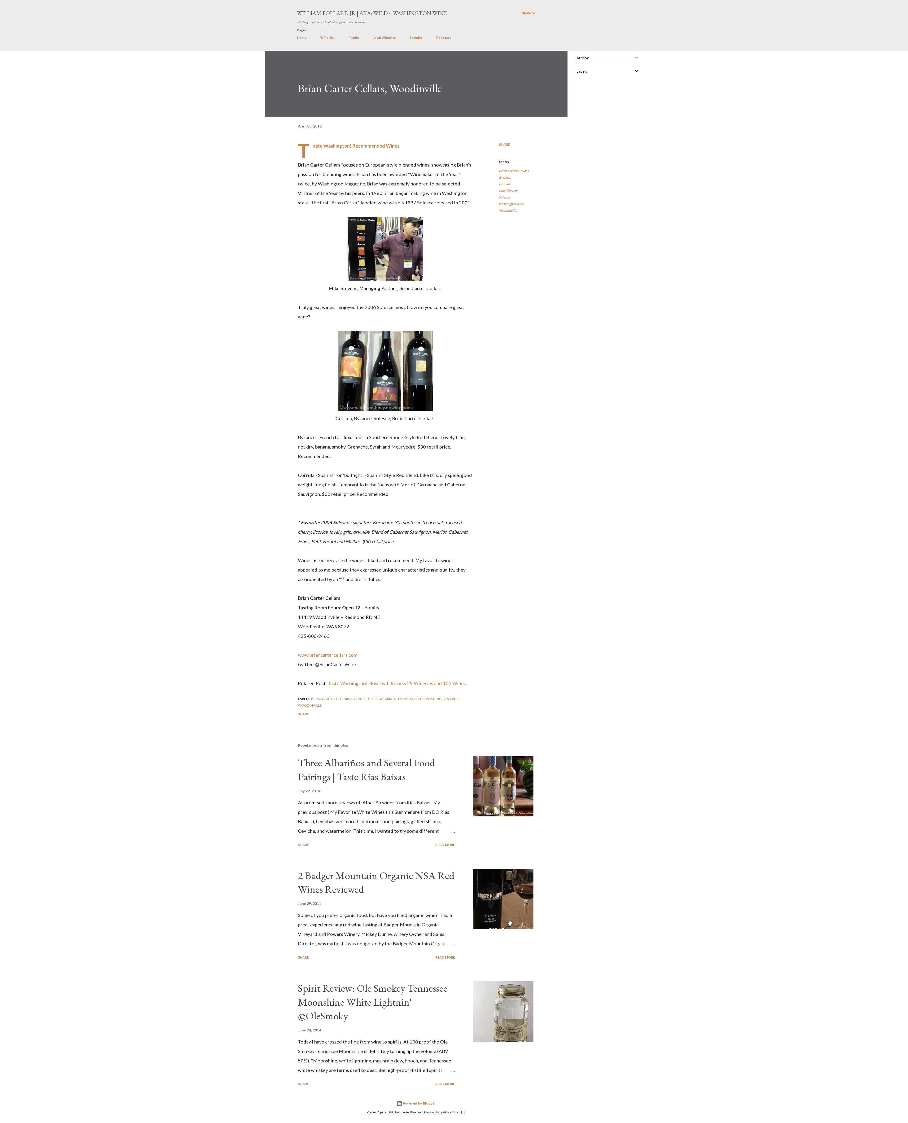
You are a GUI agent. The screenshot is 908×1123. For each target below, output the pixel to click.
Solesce (504, 197)
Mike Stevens (508, 191)
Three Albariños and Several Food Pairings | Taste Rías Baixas (366, 769)
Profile (354, 37)
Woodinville (508, 210)
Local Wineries (384, 37)
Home (301, 37)
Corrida (505, 184)
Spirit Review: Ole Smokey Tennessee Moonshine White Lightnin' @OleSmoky (372, 1001)
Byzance (505, 177)
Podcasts (443, 37)
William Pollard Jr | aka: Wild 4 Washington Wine (372, 13)
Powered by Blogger (419, 1103)
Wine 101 (327, 37)
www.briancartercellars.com (328, 655)
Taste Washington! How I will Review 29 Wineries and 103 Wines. (397, 683)
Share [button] (504, 144)
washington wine (511, 204)
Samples (416, 37)
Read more (445, 845)
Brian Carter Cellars (513, 171)
